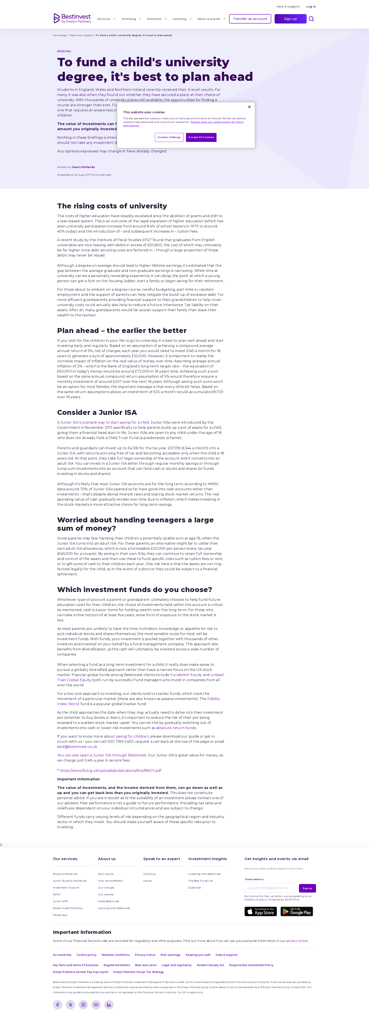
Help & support (288, 6)
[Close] (249, 107)
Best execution (146, 965)
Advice (147, 880)
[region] (186, 125)
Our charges (106, 887)
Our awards (105, 894)
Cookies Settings (169, 137)
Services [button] (104, 19)
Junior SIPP (60, 901)
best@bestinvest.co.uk (77, 747)
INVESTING (64, 51)
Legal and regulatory (177, 965)
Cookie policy (87, 954)
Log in (311, 6)
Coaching (149, 873)
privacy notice (297, 941)
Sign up (290, 19)
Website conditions (116, 954)
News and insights (81, 35)
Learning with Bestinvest (114, 908)
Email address (254, 879)
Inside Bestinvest (108, 901)
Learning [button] (180, 19)
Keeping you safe (198, 954)
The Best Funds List (200, 880)
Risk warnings (171, 954)
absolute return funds (176, 728)
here (256, 987)
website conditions (256, 899)
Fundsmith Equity (186, 675)
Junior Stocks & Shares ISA (70, 880)
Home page (60, 35)
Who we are (105, 873)
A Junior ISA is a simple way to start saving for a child (103, 422)
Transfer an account (250, 19)
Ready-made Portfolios (67, 908)
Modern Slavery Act (210, 965)
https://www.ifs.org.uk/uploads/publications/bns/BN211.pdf (111, 771)
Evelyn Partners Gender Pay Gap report (80, 972)
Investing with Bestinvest (204, 873)
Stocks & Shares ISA (65, 873)
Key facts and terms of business (75, 965)
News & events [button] (209, 19)
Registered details (117, 965)
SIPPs (56, 894)
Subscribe (194, 887)
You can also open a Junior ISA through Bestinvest (101, 755)
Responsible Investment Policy (251, 965)
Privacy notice (145, 954)
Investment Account (66, 887)
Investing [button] (129, 19)
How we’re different (110, 880)
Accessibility (62, 954)
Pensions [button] (154, 19)
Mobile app (60, 914)
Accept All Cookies (201, 137)
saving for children (132, 736)
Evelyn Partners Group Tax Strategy (138, 972)
